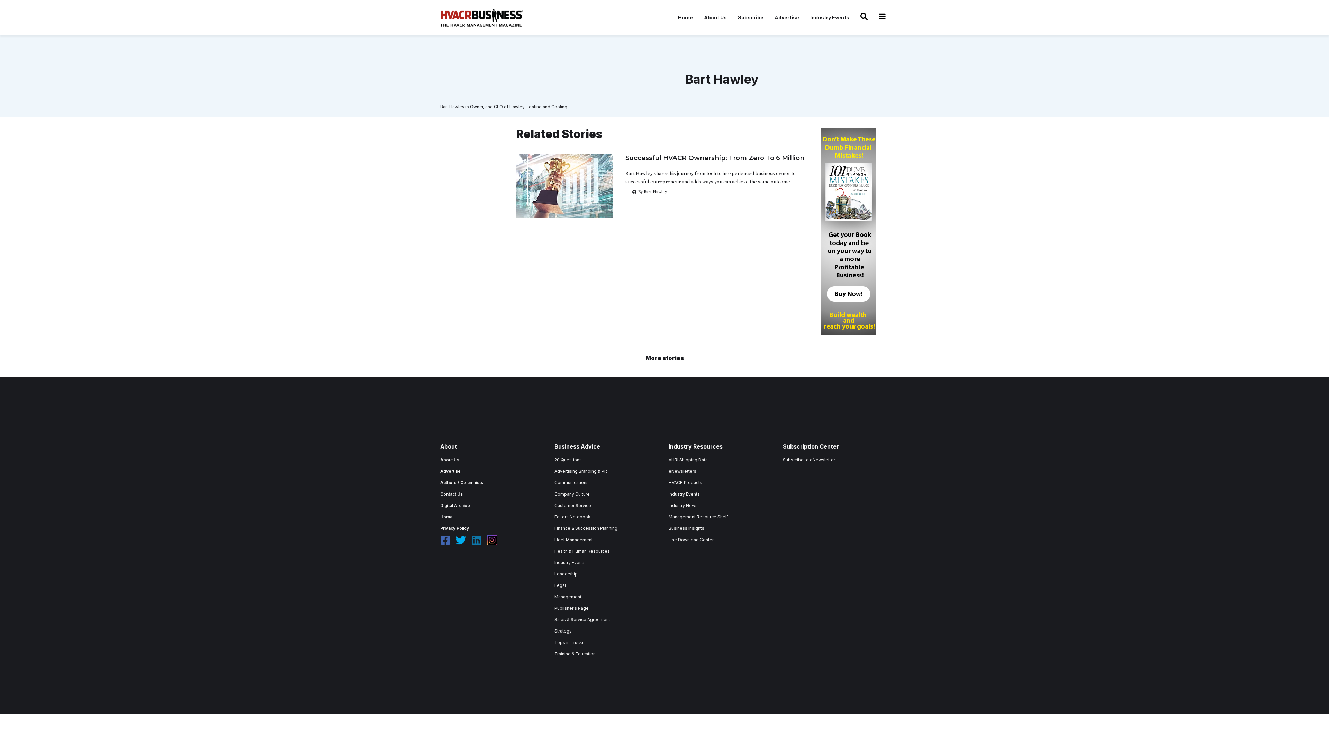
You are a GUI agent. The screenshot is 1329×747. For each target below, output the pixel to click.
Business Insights (686, 528)
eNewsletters (682, 471)
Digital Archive (455, 505)
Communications (571, 482)
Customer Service (572, 505)
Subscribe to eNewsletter (809, 459)
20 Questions (568, 459)
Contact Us (451, 494)
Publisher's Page (571, 608)
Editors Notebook (572, 516)
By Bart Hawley (652, 191)
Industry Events (829, 17)
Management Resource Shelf (698, 516)
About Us (715, 17)
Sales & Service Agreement (582, 619)
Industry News (683, 505)
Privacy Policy (454, 528)
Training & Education (575, 653)
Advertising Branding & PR (580, 471)
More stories (664, 357)
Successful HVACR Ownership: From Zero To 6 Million (714, 158)
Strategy (563, 631)
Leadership (566, 574)
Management (567, 596)
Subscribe (750, 17)
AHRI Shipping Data (688, 459)
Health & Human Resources (582, 551)
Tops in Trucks (569, 642)
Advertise (787, 17)
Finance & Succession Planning (585, 528)
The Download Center (691, 539)
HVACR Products (685, 482)
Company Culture (572, 494)
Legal (560, 585)
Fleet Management (573, 539)
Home (685, 17)
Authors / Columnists (461, 482)
